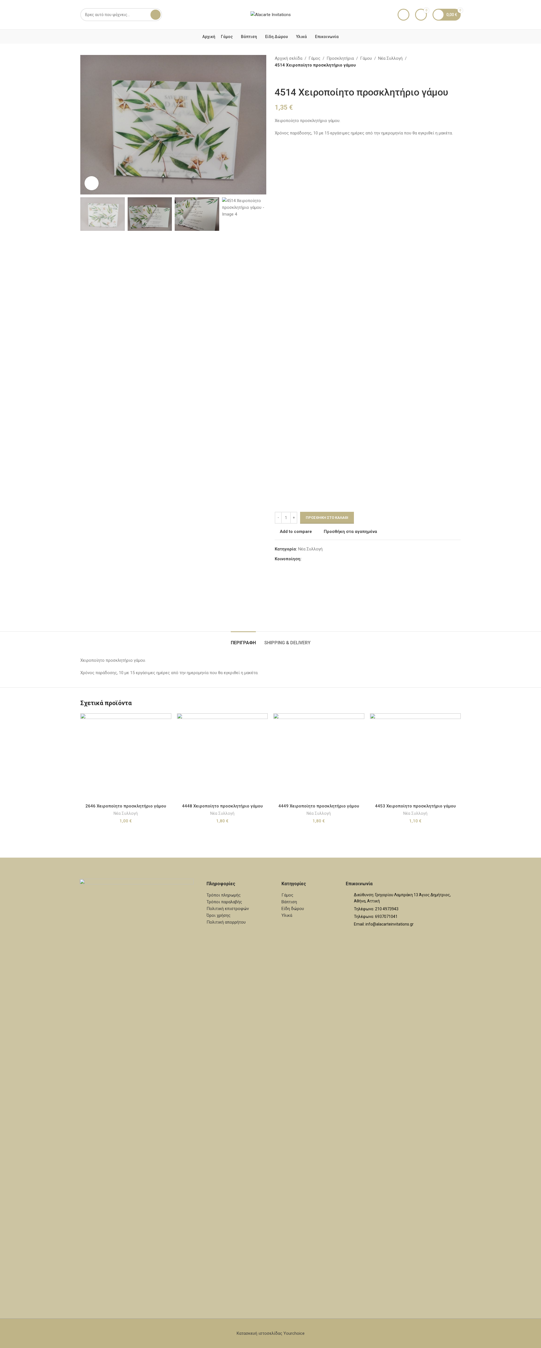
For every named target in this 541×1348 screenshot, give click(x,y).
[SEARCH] (155, 15)
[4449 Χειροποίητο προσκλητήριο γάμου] (318, 757)
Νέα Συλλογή (390, 58)
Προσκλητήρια (340, 58)
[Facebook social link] (304, 559)
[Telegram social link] (332, 559)
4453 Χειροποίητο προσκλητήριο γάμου (415, 806)
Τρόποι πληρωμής (224, 895)
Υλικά (286, 915)
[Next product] (291, 77)
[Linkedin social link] (325, 559)
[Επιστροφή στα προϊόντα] (284, 77)
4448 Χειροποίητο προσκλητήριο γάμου (222, 806)
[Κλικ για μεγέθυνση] (92, 183)
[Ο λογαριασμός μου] (403, 14)
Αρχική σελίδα (288, 58)
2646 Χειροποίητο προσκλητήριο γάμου (125, 806)
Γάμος (314, 58)
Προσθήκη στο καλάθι (327, 517)
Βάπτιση (289, 901)
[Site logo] (270, 14)
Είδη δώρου (292, 908)
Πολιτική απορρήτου (226, 922)
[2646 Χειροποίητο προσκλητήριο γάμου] (125, 757)
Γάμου (366, 58)
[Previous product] (278, 77)
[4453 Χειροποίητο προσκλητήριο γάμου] (415, 757)
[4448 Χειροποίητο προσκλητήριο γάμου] (222, 757)
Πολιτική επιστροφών (228, 908)
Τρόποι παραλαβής (224, 901)
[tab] (243, 639)
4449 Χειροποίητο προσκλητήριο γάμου (318, 806)
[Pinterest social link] (318, 559)
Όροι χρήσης (218, 915)
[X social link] (311, 559)
